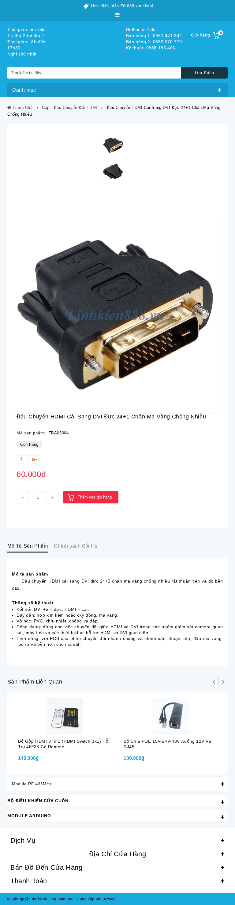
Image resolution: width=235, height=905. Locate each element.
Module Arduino (29, 815)
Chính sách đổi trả (75, 546)
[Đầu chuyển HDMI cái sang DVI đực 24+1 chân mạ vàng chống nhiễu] (115, 315)
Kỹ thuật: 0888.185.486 (150, 47)
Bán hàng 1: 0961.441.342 (154, 35)
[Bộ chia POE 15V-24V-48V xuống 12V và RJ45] (170, 716)
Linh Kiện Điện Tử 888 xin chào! (122, 6)
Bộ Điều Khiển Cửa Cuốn (38, 800)
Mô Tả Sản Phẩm (27, 546)
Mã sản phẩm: (31, 433)
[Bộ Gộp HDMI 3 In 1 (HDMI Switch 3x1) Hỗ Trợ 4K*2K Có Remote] (64, 716)
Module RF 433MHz (32, 784)
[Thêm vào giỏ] (58, 728)
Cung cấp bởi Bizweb (95, 899)
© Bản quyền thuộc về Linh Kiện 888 (40, 899)
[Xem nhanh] (70, 728)
